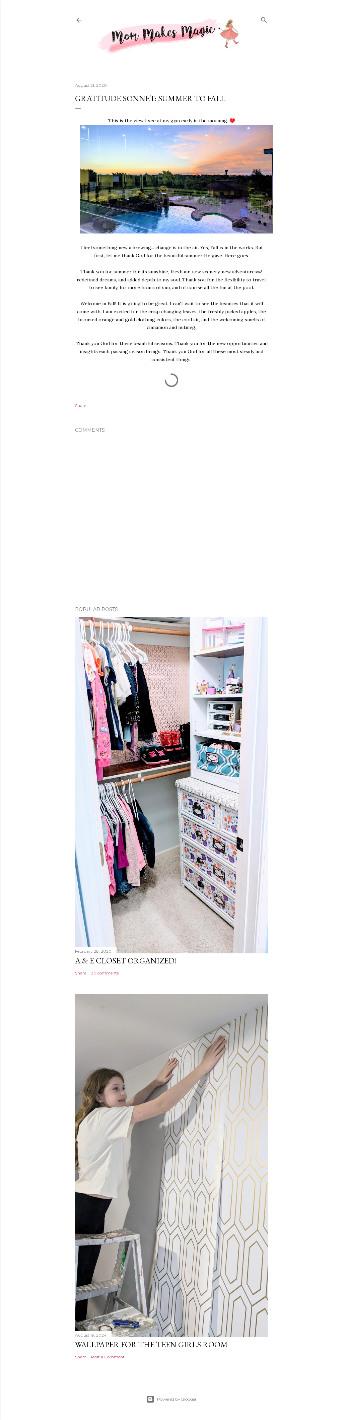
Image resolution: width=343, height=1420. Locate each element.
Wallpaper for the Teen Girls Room (151, 1344)
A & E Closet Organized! (126, 960)
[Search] (264, 19)
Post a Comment (108, 1356)
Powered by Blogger (177, 1399)
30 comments (105, 972)
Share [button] (80, 405)
